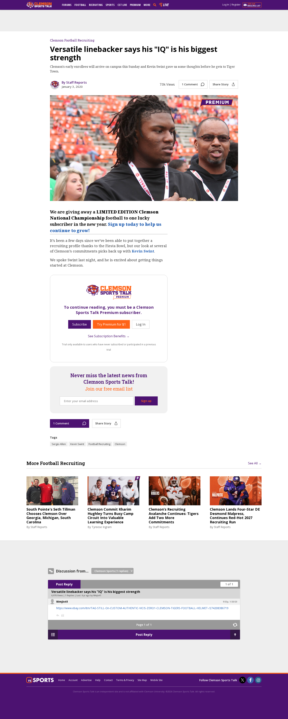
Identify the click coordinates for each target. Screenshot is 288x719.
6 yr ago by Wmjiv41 (91, 595)
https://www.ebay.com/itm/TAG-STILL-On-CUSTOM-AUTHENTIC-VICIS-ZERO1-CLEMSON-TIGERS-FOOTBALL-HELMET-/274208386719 (142, 608)
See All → (255, 463)
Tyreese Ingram (102, 527)
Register (236, 4)
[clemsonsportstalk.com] (41, 5)
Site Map (142, 680)
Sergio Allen (59, 444)
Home (61, 680)
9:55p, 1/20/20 (230, 601)
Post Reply (64, 584)
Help (98, 680)
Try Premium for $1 (111, 324)
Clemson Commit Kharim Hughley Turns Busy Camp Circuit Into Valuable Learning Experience (110, 515)
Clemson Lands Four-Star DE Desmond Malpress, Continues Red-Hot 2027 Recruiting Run (235, 515)
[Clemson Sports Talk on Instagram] (258, 680)
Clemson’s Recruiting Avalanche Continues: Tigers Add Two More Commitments (173, 515)
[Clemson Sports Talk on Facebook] (250, 680)
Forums (67, 5)
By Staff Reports (74, 82)
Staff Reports (39, 527)
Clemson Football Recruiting (72, 40)
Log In (225, 4)
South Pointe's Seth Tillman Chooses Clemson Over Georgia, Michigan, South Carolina (50, 515)
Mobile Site (156, 680)
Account (73, 680)
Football (80, 5)
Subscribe (79, 324)
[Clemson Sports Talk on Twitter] (242, 680)
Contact (108, 680)
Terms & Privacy (125, 680)
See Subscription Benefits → (109, 336)
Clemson (120, 444)
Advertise (86, 680)
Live (165, 4)
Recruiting (96, 5)
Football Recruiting (99, 444)
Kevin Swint (143, 251)
